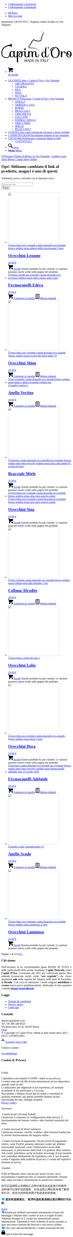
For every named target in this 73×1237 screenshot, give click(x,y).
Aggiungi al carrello (24, 298)
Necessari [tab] (6, 1108)
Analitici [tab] (6, 1168)
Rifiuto (13, 1053)
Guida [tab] (4, 1072)
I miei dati (13, 1007)
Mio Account (15, 16)
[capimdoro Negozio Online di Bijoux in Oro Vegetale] (36, 62)
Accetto (5, 1053)
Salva (4, 1209)
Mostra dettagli (47, 298)
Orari (4, 1029)
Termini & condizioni (19, 1001)
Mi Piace (13, 13)
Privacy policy (16, 1004)
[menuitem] (40, 13)
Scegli (16, 268)
